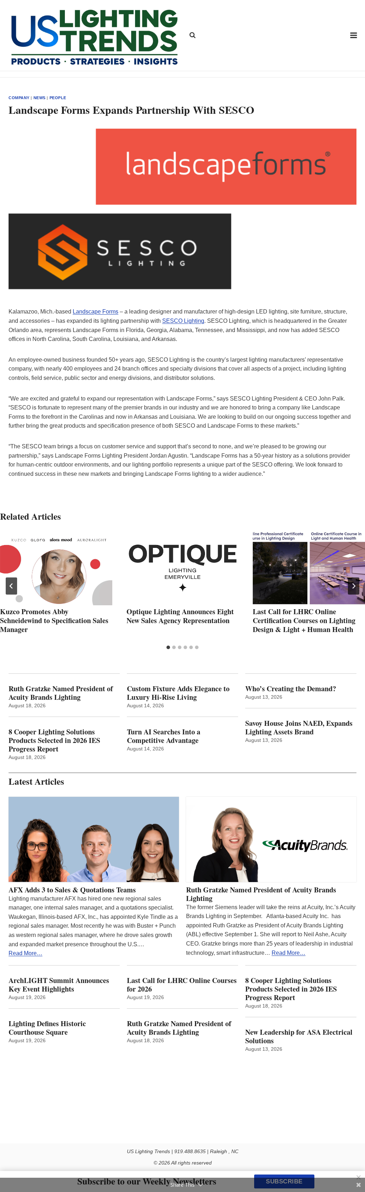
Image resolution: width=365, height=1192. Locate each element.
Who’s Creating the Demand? (290, 688)
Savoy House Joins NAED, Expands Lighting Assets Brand (299, 727)
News (40, 98)
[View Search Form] (192, 35)
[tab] (168, 647)
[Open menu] (354, 35)
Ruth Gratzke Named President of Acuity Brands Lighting (61, 693)
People (58, 98)
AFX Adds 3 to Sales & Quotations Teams (72, 890)
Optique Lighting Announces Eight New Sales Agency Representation (180, 616)
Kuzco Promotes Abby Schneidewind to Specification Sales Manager (54, 620)
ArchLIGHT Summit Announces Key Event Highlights (59, 984)
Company (19, 98)
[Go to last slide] (11, 586)
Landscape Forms (95, 312)
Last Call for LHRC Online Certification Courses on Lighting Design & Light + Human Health (304, 620)
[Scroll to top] (352, 1171)
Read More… (25, 953)
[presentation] (56, 567)
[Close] (358, 1177)
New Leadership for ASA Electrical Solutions (299, 1036)
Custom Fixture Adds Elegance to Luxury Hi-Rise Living (178, 693)
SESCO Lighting (183, 321)
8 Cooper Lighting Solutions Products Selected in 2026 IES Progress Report (54, 740)
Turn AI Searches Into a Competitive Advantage (165, 736)
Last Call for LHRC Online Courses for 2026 (182, 984)
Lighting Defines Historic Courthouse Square (47, 1027)
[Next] (353, 586)
